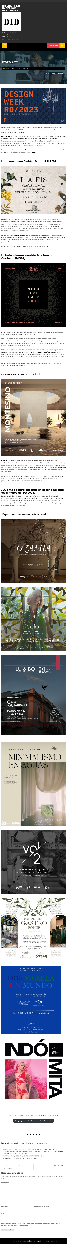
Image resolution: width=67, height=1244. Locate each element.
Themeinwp (53, 1241)
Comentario (6, 1182)
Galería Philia (15, 461)
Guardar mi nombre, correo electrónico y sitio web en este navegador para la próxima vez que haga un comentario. (30, 1224)
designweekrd (32, 1151)
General (36, 1149)
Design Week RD (26, 363)
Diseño (30, 1149)
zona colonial (32, 1158)
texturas (15, 1158)
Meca (12, 1156)
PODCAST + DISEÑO (56, 1166)
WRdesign (22, 1158)
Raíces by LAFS (21, 246)
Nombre (4, 1206)
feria (55, 1151)
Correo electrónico (42, 1206)
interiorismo (11, 1154)
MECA (36, 363)
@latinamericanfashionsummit (38, 1143)
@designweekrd (12, 1143)
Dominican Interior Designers (11, 8)
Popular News (53, 45)
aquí (28, 246)
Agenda (24, 1149)
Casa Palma (13, 1151)
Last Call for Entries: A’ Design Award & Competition (16, 1167)
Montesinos (27, 1156)
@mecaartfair (22, 1143)
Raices (34, 1156)
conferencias (5, 478)
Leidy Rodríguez (24, 68)
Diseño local (48, 1151)
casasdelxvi (22, 1151)
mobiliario (19, 1156)
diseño (40, 1151)
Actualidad (16, 1149)
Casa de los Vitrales (39, 235)
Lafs (18, 1154)
